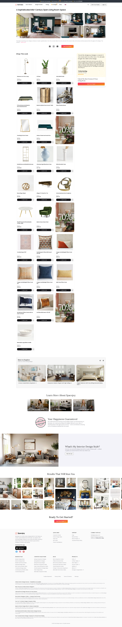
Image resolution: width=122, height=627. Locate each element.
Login (103, 4)
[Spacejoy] (19, 4)
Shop (60, 4)
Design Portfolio (39, 4)
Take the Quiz (69, 453)
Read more (23, 42)
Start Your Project (95, 4)
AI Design (54, 4)
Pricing (47, 4)
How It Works (29, 4)
